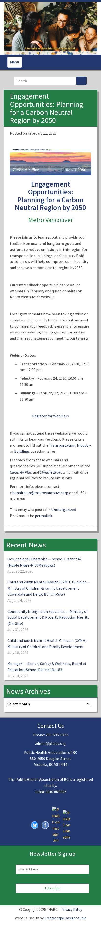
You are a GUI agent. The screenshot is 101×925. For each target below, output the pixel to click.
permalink (43, 515)
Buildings (22, 451)
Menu (14, 61)
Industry (84, 445)
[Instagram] (56, 824)
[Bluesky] (34, 824)
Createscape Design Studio (65, 918)
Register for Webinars (50, 416)
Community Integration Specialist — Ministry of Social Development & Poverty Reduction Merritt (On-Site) (48, 617)
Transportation (62, 445)
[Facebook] (45, 824)
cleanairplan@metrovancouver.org (39, 492)
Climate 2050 (50, 472)
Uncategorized (63, 509)
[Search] (81, 81)
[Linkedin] (66, 824)
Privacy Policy (71, 909)
